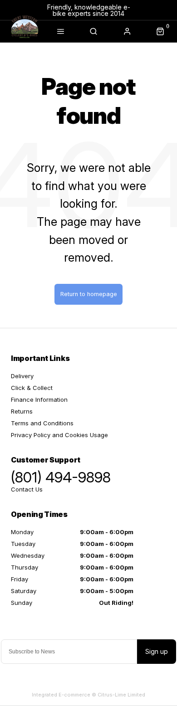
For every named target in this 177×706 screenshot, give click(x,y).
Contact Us (27, 489)
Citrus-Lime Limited (121, 694)
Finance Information (39, 399)
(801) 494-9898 (61, 477)
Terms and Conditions (42, 423)
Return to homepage (88, 294)
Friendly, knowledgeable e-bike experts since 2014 (88, 10)
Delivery (22, 376)
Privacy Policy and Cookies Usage (59, 434)
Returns (22, 411)
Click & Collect (32, 387)
